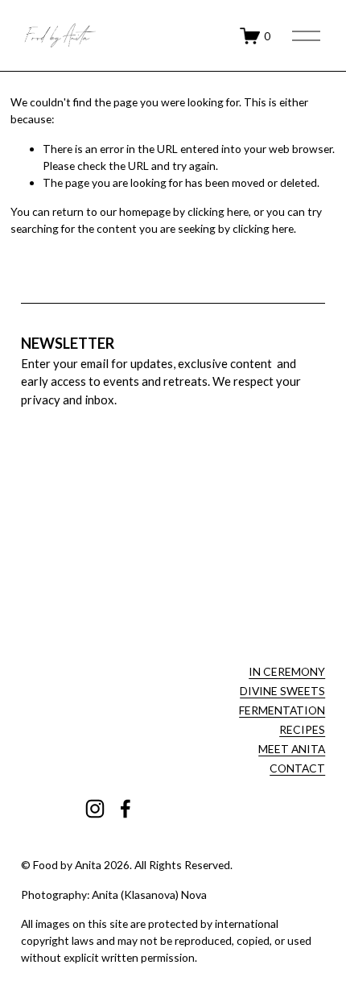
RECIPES (302, 729)
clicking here (218, 211)
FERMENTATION (282, 710)
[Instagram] (95, 808)
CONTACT (297, 768)
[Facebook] (125, 808)
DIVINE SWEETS (282, 691)
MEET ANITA (291, 749)
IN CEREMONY (287, 671)
